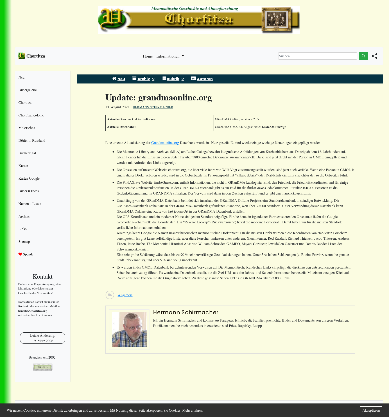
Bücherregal (27, 153)
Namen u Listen (29, 203)
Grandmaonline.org (165, 142)
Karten (23, 165)
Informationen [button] (168, 56)
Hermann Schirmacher (153, 107)
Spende (28, 254)
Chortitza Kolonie (31, 115)
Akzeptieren (371, 410)
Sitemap (24, 241)
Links (22, 228)
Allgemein (125, 294)
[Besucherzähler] (42, 367)
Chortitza (25, 102)
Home (148, 56)
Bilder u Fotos (28, 190)
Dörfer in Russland (31, 140)
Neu (21, 77)
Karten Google (29, 178)
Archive (24, 216)
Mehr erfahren (192, 410)
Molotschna (26, 127)
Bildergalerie (27, 89)
